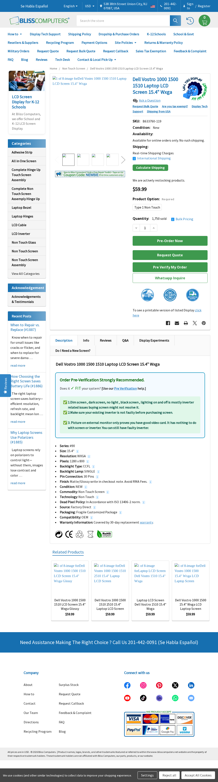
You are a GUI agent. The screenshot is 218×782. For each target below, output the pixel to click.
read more (17, 365)
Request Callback (115, 51)
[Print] (186, 323)
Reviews (41, 59)
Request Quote (48, 51)
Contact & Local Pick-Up (95, 59)
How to (13, 34)
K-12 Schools (156, 34)
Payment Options (94, 42)
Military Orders (18, 51)
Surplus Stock (69, 685)
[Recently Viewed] (191, 20)
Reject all (169, 775)
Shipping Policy (79, 34)
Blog (24, 59)
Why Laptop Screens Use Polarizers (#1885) (26, 437)
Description (63, 340)
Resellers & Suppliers (23, 42)
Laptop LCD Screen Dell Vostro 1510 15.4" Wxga (150, 604)
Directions (31, 722)
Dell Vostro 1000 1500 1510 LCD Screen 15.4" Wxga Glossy (70, 604)
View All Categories (26, 273)
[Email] (177, 323)
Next (123, 159)
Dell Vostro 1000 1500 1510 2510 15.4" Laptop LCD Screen (110, 604)
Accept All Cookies (198, 775)
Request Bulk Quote (80, 51)
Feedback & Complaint (190, 51)
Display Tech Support (45, 34)
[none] (90, 113)
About (28, 685)
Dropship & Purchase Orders (119, 34)
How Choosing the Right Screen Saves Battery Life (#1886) (26, 381)
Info (86, 340)
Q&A (125, 340)
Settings (147, 775)
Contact (30, 703)
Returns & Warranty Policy (163, 42)
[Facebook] (168, 323)
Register (204, 6)
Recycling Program (60, 42)
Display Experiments (154, 340)
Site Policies (124, 42)
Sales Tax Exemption (151, 51)
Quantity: (163, 218)
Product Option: (153, 199)
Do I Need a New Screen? (72, 350)
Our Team (31, 713)
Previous (57, 159)
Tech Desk (62, 59)
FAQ (10, 59)
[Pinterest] (204, 323)
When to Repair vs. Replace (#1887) (25, 327)
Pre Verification (125, 388)
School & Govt (184, 34)
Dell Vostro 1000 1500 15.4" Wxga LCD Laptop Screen (190, 604)
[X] (195, 323)
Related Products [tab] (68, 552)
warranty (146, 522)
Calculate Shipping (150, 168)
